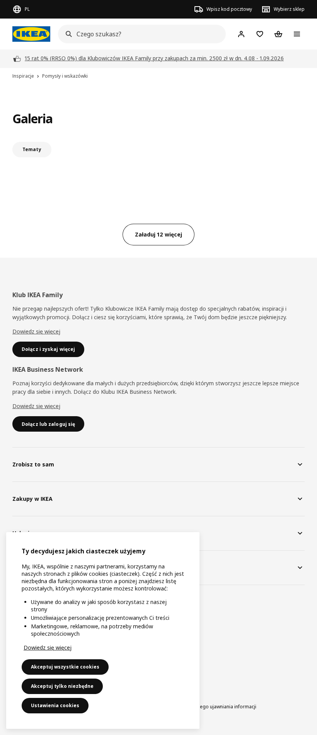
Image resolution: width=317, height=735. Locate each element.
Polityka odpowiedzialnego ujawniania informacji (202, 706)
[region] (102, 630)
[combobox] (139, 34)
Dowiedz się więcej (36, 331)
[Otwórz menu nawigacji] (297, 34)
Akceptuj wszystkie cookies (65, 667)
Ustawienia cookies (55, 705)
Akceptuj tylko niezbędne (62, 686)
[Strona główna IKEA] (31, 34)
